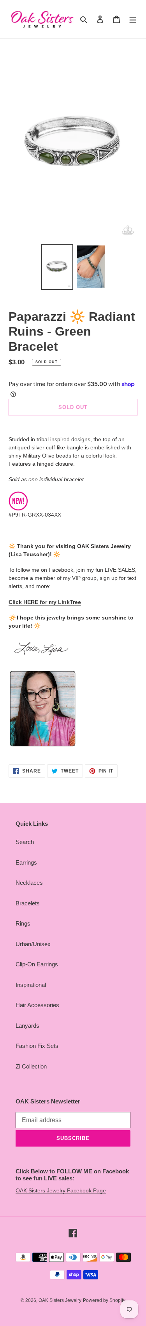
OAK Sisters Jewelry (60, 1300)
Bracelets (28, 903)
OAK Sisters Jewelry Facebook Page (61, 1190)
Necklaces (29, 882)
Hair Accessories (37, 1005)
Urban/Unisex (33, 944)
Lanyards (27, 1025)
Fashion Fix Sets (37, 1045)
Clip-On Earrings (37, 964)
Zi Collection (31, 1066)
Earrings (26, 862)
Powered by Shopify (104, 1300)
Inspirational (31, 984)
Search (25, 842)
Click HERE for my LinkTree (45, 602)
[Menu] (133, 19)
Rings (23, 923)
